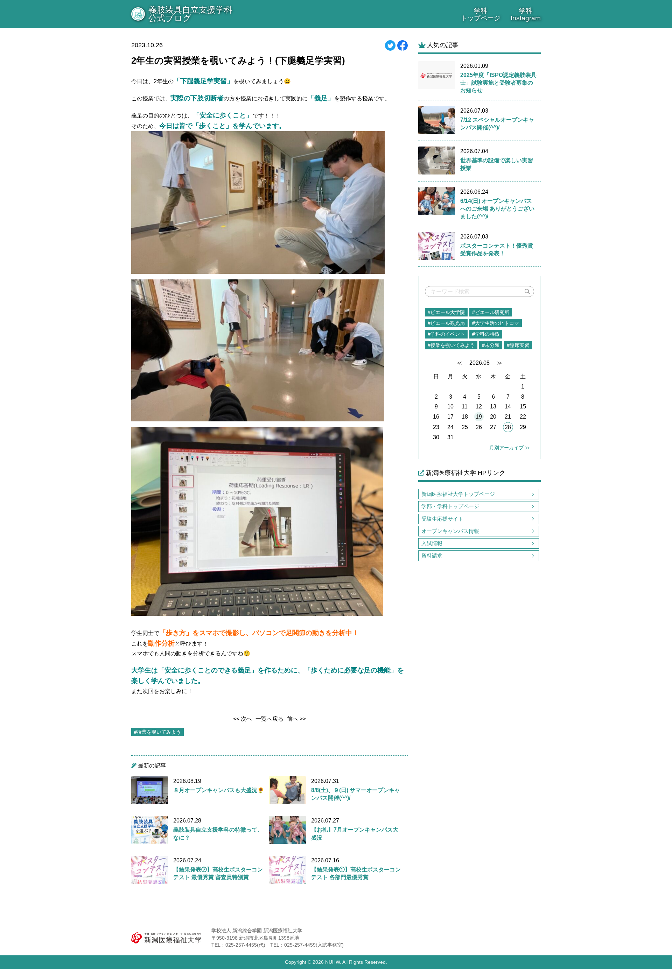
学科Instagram (526, 14)
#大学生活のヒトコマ (495, 323)
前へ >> (296, 719)
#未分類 (490, 345)
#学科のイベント (446, 334)
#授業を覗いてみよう (451, 345)
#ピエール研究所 (490, 312)
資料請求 (431, 555)
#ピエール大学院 (446, 312)
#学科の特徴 (485, 334)
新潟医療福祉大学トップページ (458, 494)
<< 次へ (242, 719)
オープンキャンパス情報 (450, 531)
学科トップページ (480, 14)
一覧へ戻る (269, 719)
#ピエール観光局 (446, 323)
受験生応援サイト (442, 519)
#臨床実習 (518, 345)
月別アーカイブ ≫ (509, 447)
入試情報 (431, 543)
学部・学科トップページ (450, 506)
